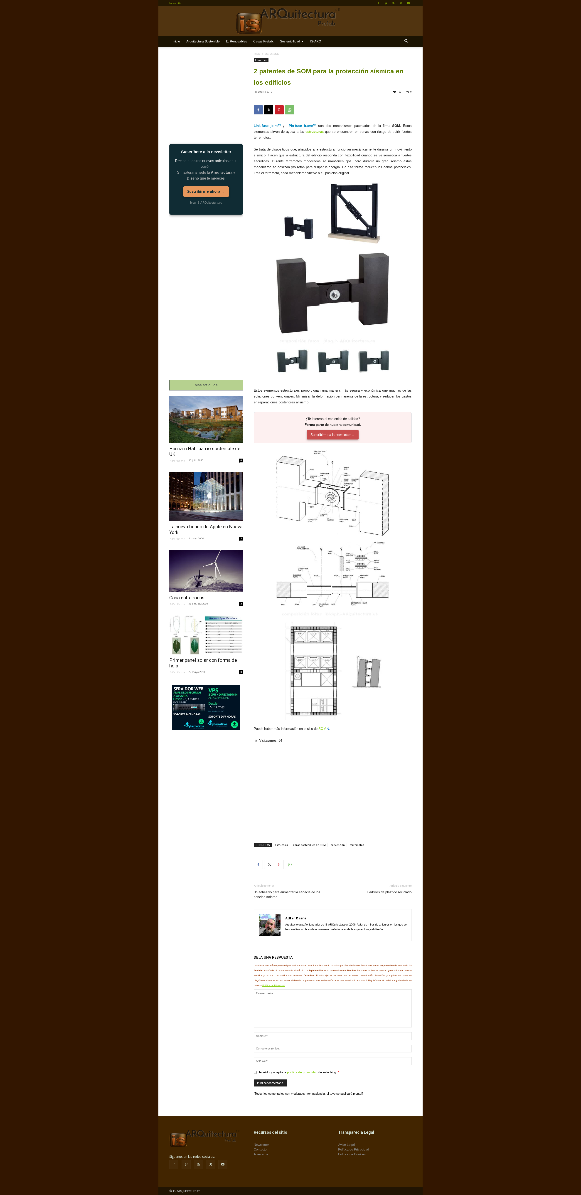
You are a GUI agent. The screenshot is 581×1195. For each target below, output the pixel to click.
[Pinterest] (385, 3)
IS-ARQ (315, 41)
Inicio (176, 41)
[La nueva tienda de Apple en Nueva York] (206, 496)
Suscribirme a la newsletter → (332, 435)
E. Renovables (236, 41)
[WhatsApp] (289, 109)
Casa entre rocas (186, 597)
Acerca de (261, 1154)
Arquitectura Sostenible (203, 41)
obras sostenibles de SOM (309, 845)
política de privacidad (302, 1072)
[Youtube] (408, 3)
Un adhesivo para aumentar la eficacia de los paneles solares (287, 894)
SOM (322, 729)
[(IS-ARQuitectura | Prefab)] (290, 21)
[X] (400, 3)
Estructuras (261, 60)
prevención (338, 845)
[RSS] (393, 3)
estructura (281, 845)
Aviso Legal (346, 1144)
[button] (406, 42)
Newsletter (176, 3)
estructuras (314, 131)
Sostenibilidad (290, 41)
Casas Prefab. (263, 41)
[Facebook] (378, 3)
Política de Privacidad (273, 985)
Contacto (260, 1149)
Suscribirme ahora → (206, 191)
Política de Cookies (352, 1154)
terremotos (357, 845)
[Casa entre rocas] (206, 571)
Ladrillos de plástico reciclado (389, 892)
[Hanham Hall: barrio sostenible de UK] (206, 419)
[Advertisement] (333, 788)
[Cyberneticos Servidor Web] (206, 707)
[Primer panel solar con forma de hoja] (206, 634)
